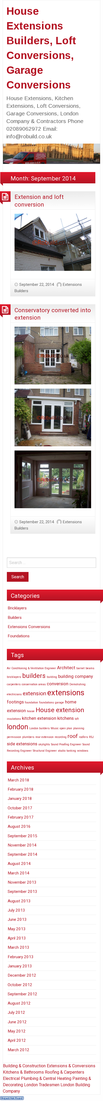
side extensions (22, 743)
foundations (46, 702)
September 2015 (22, 836)
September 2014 (22, 854)
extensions (66, 692)
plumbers (28, 737)
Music (55, 728)
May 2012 (17, 1031)
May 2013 (17, 929)
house (31, 711)
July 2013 (16, 910)
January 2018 (20, 798)
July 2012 (16, 1012)
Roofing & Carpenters (64, 1072)
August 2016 (19, 826)
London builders (39, 728)
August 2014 (19, 863)
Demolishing (77, 684)
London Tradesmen (41, 1084)
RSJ (91, 737)
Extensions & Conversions (71, 1065)
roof (73, 736)
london (17, 727)
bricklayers (14, 677)
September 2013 (22, 891)
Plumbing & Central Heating (46, 1078)
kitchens (65, 718)
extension (34, 693)
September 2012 (22, 994)
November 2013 (22, 882)
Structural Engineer (45, 750)
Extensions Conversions (29, 626)
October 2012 (20, 984)
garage (59, 702)
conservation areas (34, 684)
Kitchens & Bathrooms (23, 1072)
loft (77, 719)
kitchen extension (39, 718)
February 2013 (21, 957)
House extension (60, 710)
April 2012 (17, 1040)
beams (90, 668)
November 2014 (22, 845)
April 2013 (17, 938)
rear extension (44, 737)
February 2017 (21, 817)
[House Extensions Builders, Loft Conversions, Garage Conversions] (51, 153)
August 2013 (19, 901)
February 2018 (21, 789)
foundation (31, 702)
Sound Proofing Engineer (66, 744)
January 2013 (20, 966)
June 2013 (17, 919)
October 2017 (20, 808)
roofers (83, 737)
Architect (66, 667)
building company (75, 676)
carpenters (14, 684)
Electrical (12, 1078)
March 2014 (18, 873)
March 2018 (18, 780)
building (52, 677)
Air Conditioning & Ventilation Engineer (31, 668)
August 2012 (19, 1003)
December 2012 (22, 975)
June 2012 (17, 1022)
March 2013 (18, 947)
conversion (57, 683)
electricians (14, 694)
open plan (66, 728)
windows (82, 750)
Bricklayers (17, 608)
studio (61, 750)
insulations (14, 719)
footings (15, 701)
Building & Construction (24, 1065)
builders (34, 675)
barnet (80, 668)
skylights (44, 744)
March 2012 (18, 1050)
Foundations (19, 636)
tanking (71, 750)
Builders (15, 617)
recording (61, 737)
